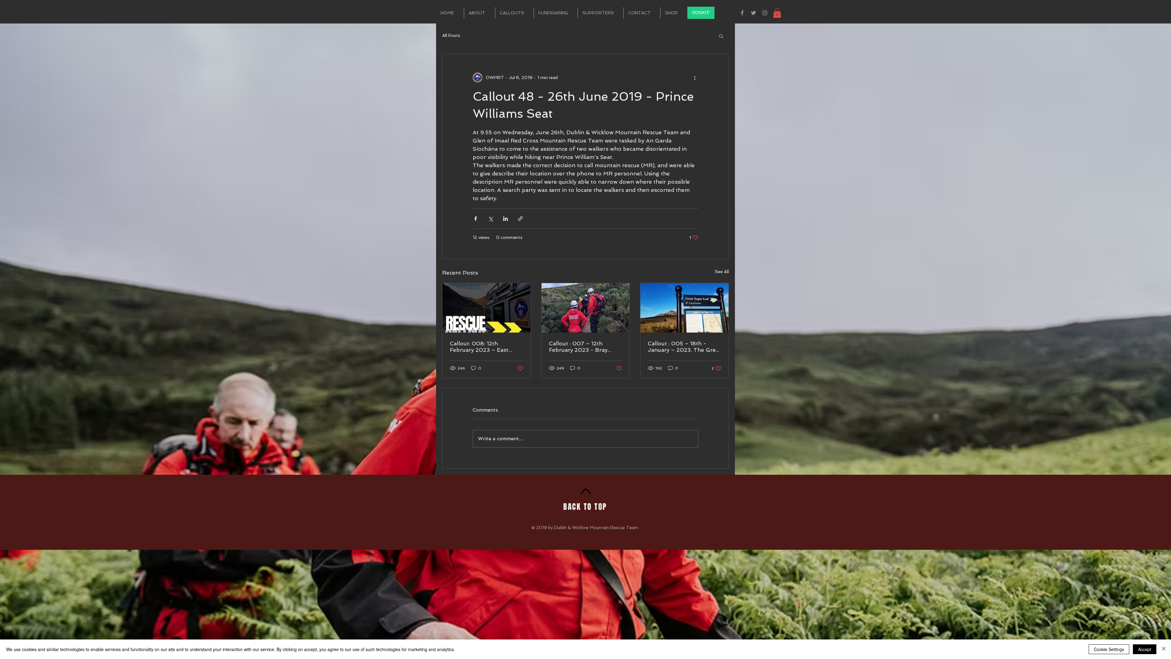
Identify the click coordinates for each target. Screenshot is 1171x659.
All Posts (451, 35)
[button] (777, 13)
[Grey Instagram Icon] (764, 12)
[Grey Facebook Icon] (742, 12)
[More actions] (694, 77)
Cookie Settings (1109, 649)
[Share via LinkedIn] (505, 218)
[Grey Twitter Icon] (753, 12)
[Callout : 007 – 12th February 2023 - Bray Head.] (586, 308)
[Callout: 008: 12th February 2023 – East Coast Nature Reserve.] (486, 308)
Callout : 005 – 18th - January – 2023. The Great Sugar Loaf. (684, 346)
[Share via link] (520, 218)
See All (722, 271)
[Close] (1163, 649)
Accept (1144, 649)
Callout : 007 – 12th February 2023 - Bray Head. (578, 346)
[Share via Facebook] (475, 218)
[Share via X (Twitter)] (490, 218)
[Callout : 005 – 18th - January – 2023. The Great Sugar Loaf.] (684, 308)
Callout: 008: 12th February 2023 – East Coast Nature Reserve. (480, 346)
